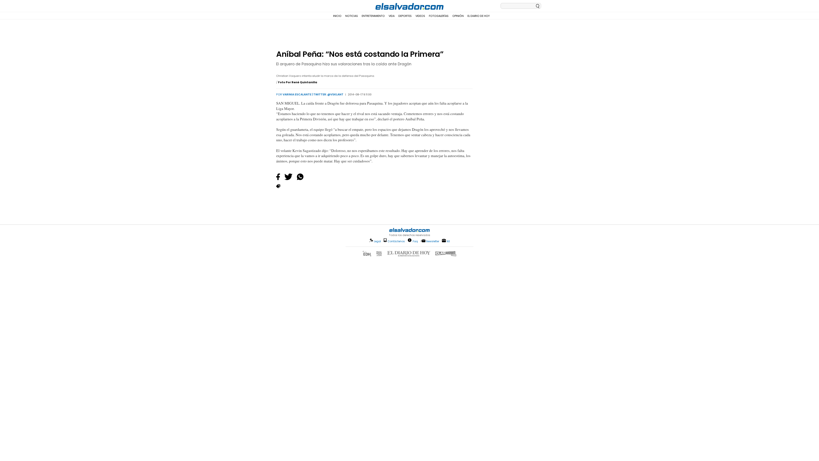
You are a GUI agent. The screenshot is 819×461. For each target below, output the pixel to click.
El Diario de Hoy (479, 16)
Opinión (458, 16)
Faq (415, 241)
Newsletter (432, 241)
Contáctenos (396, 241)
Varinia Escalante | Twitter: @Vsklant (313, 94)
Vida (392, 16)
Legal (377, 241)
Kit (448, 241)
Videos (420, 16)
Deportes (405, 16)
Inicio (337, 16)
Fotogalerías (439, 16)
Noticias (351, 16)
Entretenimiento (373, 16)
